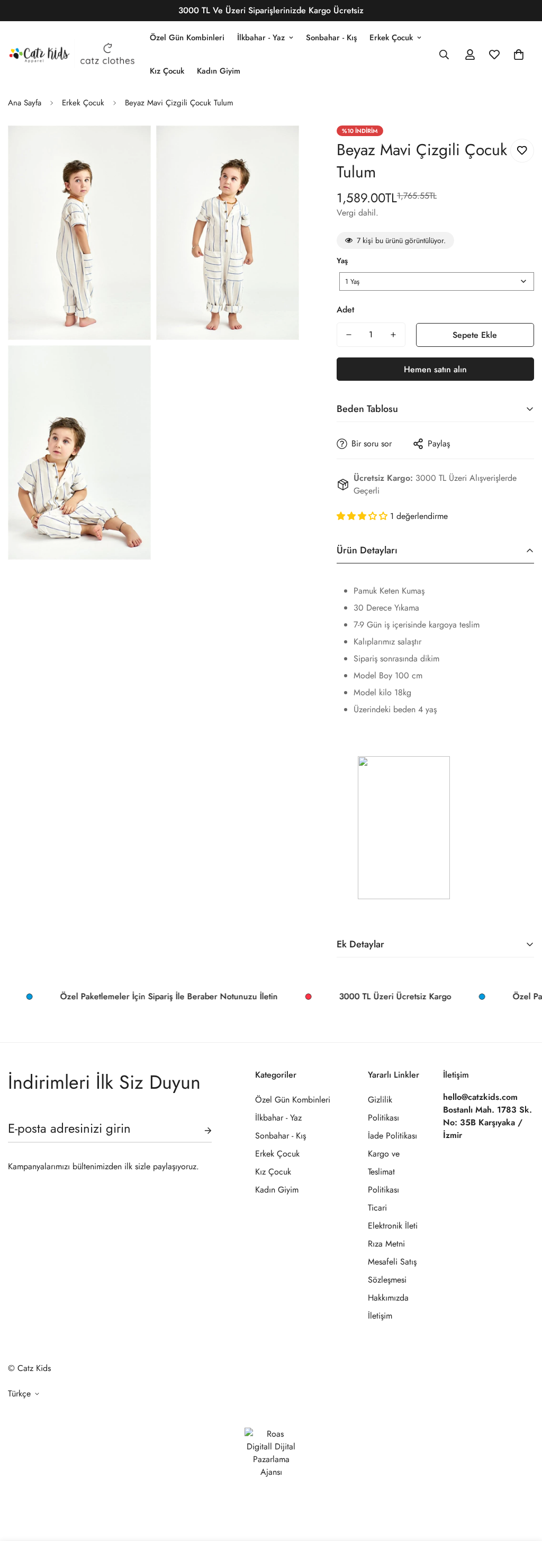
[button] (519, 54)
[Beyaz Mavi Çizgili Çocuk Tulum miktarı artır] (393, 334)
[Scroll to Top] (521, 1483)
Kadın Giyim (218, 71)
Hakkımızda (388, 1298)
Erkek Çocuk (391, 37)
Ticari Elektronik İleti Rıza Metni (393, 1226)
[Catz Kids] (71, 54)
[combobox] (436, 281)
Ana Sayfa (24, 103)
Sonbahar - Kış (331, 37)
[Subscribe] (199, 1130)
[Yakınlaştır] (131, 148)
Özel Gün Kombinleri (187, 37)
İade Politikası (392, 1136)
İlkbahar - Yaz (261, 37)
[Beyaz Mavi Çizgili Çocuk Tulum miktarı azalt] (348, 334)
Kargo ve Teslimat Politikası (384, 1172)
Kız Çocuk (167, 71)
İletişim (380, 1316)
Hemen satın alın (435, 369)
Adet (345, 309)
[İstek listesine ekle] (522, 151)
